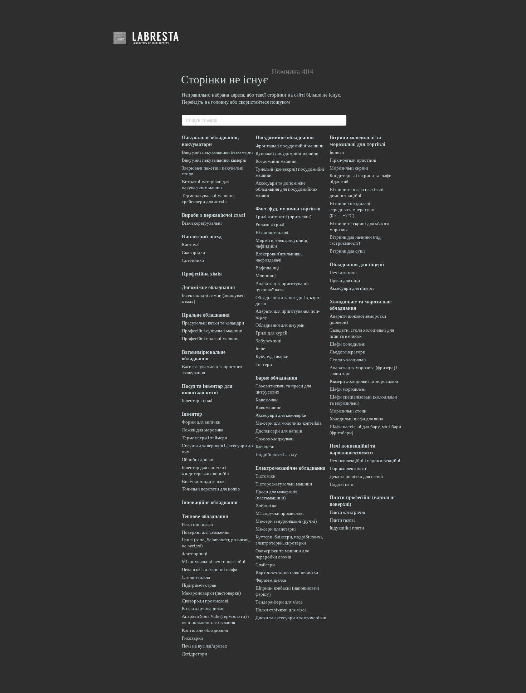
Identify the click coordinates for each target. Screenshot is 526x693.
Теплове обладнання (205, 516)
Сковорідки (193, 252)
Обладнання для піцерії (357, 264)
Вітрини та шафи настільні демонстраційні (357, 192)
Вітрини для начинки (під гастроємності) (355, 240)
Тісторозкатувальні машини (283, 484)
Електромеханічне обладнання (290, 468)
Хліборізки (266, 505)
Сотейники (193, 260)
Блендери (264, 446)
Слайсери (265, 564)
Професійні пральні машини (210, 338)
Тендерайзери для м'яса (279, 602)
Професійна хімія (202, 274)
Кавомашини (268, 407)
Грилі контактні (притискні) (283, 216)
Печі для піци (343, 272)
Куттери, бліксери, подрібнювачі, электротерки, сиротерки (289, 540)
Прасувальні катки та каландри (213, 323)
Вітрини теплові (271, 232)
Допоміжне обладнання (208, 287)
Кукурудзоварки (271, 356)
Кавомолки (266, 399)
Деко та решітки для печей (356, 476)
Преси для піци (345, 280)
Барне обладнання (276, 378)
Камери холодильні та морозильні (364, 381)
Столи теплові (196, 577)
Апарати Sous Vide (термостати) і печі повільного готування (215, 619)
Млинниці (265, 275)
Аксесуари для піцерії (352, 288)
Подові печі (342, 484)
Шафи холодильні (348, 344)
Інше (260, 348)
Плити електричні (347, 512)
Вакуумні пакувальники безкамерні (217, 152)
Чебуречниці (268, 340)
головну (220, 102)
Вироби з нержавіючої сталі (213, 215)
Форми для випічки (201, 422)
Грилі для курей (271, 333)
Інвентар (192, 414)
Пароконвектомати (348, 468)
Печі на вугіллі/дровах (204, 646)
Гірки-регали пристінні (353, 160)
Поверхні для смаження (205, 532)
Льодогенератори (347, 352)
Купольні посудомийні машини (286, 153)
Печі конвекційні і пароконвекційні (365, 460)
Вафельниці (267, 267)
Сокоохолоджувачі (274, 438)
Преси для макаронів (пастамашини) (276, 495)
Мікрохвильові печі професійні (213, 561)
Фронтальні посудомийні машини (289, 145)
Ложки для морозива (202, 430)
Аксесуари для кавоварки (280, 415)
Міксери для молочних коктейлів (288, 423)
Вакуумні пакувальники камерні (214, 160)
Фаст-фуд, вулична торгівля (288, 208)
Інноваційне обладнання (210, 502)
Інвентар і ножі (197, 400)
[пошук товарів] (340, 120)
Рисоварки (192, 638)
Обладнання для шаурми (280, 325)
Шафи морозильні (348, 389)
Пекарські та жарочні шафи (209, 569)
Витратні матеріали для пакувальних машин (205, 184)
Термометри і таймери (204, 437)
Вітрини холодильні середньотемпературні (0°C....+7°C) (353, 209)
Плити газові (342, 520)
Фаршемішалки (270, 580)
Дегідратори (194, 654)
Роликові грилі (269, 224)
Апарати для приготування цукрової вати (282, 286)
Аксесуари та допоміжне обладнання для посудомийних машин (286, 189)
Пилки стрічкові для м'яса (281, 610)
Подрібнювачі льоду (276, 454)
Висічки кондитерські (204, 481)
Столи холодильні (348, 359)
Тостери (263, 364)
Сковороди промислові (205, 601)
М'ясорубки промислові (279, 513)
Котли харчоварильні (203, 608)
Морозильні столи (348, 411)
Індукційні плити (347, 528)
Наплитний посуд (201, 236)
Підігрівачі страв (199, 585)
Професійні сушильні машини (212, 330)
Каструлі (191, 244)
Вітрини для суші (347, 251)
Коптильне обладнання (205, 630)
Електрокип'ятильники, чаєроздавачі (278, 257)
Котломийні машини (276, 161)
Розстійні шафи (197, 524)
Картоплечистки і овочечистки (286, 572)
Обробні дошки (197, 459)
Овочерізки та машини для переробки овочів (282, 554)
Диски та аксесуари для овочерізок (290, 617)
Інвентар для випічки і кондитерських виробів (205, 470)
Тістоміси (265, 476)
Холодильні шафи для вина (356, 418)
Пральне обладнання (206, 315)
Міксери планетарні (275, 529)
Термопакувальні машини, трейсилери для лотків (208, 198)
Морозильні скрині (349, 168)
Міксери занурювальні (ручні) (286, 521)
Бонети (337, 152)
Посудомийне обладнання (284, 137)
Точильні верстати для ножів (211, 489)
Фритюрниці (195, 553)
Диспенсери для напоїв (278, 431)
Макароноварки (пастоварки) (211, 593)
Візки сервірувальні (202, 223)
